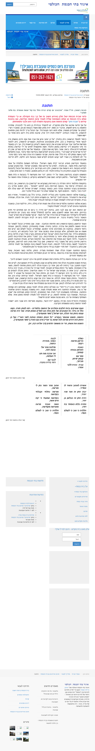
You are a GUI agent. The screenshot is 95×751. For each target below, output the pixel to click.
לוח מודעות (43, 22)
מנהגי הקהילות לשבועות (49, 715)
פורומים (27, 505)
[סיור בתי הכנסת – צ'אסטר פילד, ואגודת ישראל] (19, 739)
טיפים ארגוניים (24, 707)
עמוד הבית (74, 54)
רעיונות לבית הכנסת (27, 503)
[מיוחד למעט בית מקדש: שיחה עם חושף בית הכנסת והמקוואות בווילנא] (19, 727)
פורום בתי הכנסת (17, 505)
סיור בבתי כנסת (82, 501)
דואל (9, 97)
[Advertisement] (47, 447)
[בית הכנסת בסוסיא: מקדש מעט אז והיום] (25, 734)
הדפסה (8, 95)
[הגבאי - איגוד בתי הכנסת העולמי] (68, 4)
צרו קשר (32, 22)
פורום (53, 22)
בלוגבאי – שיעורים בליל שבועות (50, 708)
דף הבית (84, 22)
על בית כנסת (81, 486)
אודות (76, 22)
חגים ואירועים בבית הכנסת (48, 54)
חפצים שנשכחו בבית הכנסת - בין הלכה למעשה (48, 721)
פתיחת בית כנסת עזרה (26, 515)
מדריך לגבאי (64, 22)
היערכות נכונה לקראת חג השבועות (49, 700)
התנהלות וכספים (23, 694)
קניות (27, 699)
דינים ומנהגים (21, 22)
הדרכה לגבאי (82, 481)
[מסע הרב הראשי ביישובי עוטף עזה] (25, 727)
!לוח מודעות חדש (81, 516)
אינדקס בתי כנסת (80, 27)
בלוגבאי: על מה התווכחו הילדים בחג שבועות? (49, 692)
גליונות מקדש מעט (81, 521)
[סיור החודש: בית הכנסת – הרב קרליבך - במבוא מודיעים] (25, 739)
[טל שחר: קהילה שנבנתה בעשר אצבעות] (12, 734)
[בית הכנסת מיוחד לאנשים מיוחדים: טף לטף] (19, 733)
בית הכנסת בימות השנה (20, 690)
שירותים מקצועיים (81, 496)
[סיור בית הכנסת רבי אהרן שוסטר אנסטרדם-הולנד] (12, 728)
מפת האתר (83, 506)
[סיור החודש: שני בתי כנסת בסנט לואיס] (12, 738)
